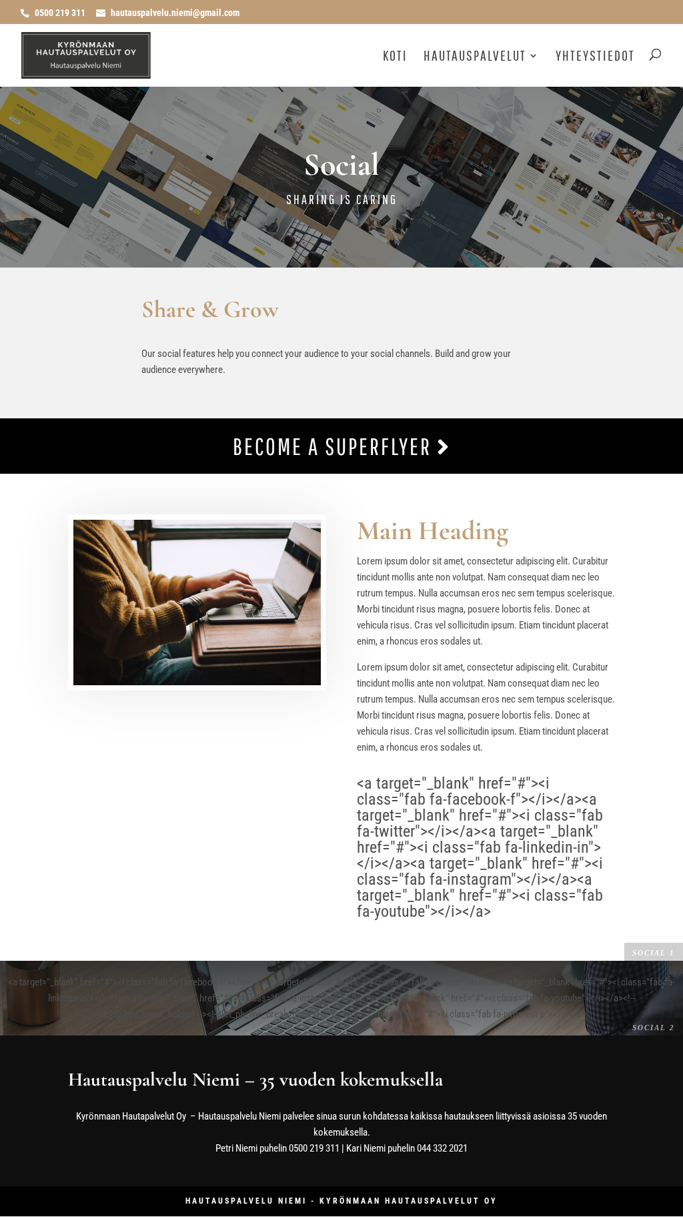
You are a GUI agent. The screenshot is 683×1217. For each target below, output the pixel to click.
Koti (395, 57)
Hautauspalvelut (475, 57)
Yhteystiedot (595, 57)
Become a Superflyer (335, 446)
